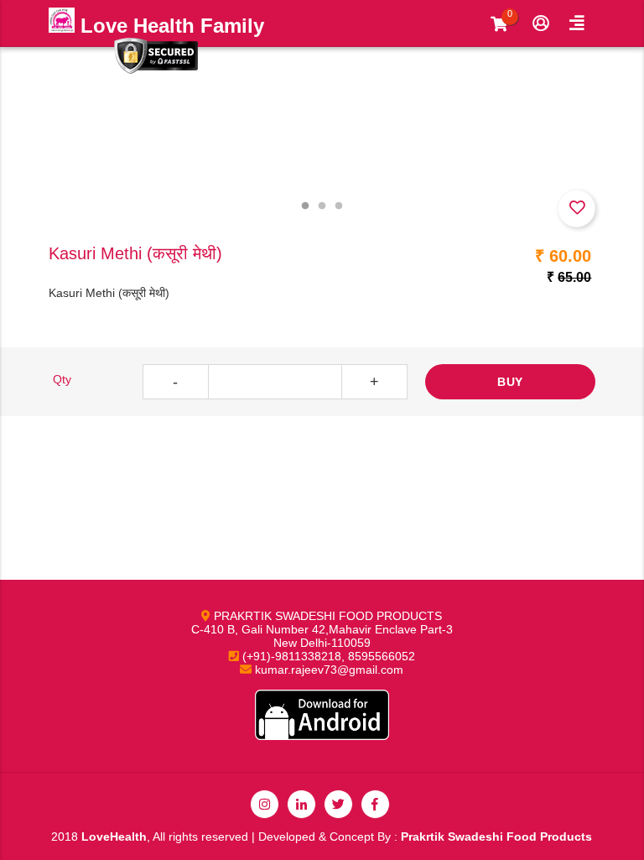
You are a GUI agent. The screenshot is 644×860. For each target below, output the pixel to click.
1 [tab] (305, 206)
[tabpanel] (322, 131)
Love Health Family (169, 25)
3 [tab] (338, 206)
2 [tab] (322, 206)
